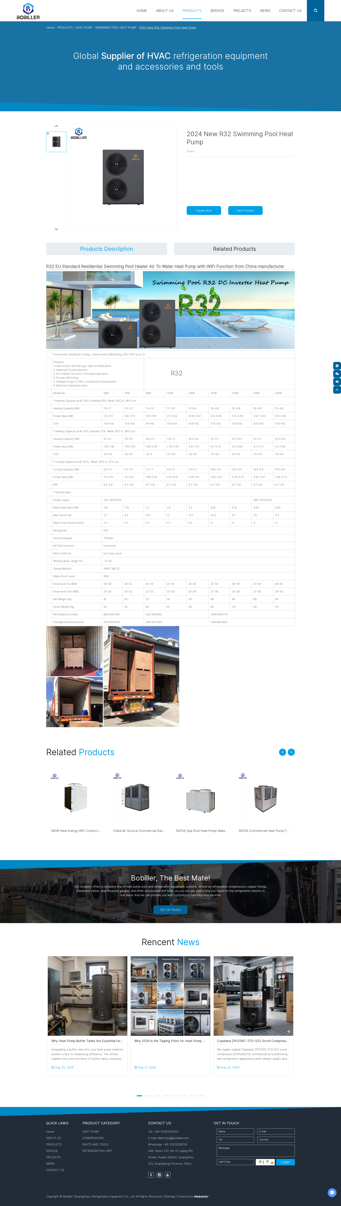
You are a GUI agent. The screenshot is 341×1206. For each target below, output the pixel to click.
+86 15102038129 (175, 1144)
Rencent (170, 942)
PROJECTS (242, 11)
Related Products (234, 249)
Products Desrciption (106, 249)
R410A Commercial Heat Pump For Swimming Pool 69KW (281, 831)
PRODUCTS (192, 11)
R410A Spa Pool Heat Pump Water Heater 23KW (211, 831)
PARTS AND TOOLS (95, 1144)
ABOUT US (165, 11)
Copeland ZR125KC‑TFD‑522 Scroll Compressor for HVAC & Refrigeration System (278, 1041)
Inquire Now (204, 210)
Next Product (245, 210)
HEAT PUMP (84, 27)
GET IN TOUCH (170, 910)
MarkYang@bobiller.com (173, 1138)
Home (142, 11)
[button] (282, 752)
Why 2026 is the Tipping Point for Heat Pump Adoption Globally (181, 1041)
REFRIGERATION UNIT (97, 1151)
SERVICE (217, 11)
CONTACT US (290, 11)
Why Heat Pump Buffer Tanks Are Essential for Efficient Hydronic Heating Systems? (113, 1041)
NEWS (265, 11)
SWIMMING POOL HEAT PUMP (115, 27)
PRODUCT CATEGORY (101, 1123)
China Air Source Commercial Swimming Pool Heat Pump (155, 831)
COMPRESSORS (93, 1138)
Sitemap (169, 1196)
